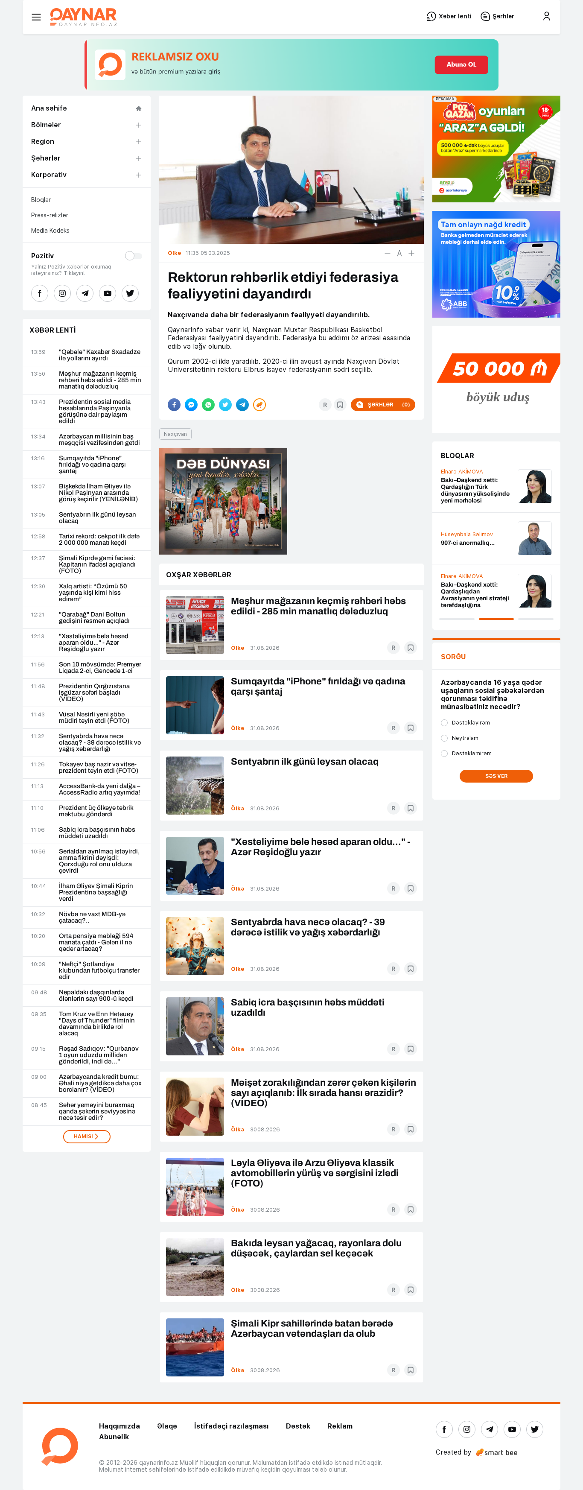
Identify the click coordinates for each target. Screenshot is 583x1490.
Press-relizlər (49, 215)
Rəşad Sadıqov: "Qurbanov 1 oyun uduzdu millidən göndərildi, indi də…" (99, 1055)
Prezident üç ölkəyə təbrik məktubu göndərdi (96, 811)
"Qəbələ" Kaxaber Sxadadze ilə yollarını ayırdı (99, 355)
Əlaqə (167, 1426)
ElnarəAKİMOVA (462, 471)
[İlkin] (399, 253)
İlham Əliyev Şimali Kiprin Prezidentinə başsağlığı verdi (96, 892)
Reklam (340, 1426)
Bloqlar (41, 199)
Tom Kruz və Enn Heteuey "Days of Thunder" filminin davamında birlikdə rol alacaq (97, 1024)
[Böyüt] (411, 253)
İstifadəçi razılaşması (231, 1426)
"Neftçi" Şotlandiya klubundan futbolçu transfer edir (99, 970)
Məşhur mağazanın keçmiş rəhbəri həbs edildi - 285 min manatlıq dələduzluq (100, 380)
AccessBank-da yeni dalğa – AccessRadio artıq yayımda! (99, 789)
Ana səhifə (49, 108)
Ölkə (238, 648)
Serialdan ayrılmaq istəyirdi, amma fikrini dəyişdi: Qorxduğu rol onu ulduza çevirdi (99, 861)
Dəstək (298, 1426)
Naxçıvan (175, 434)
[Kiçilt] (387, 253)
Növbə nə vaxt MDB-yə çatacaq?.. (92, 917)
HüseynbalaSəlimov (467, 534)
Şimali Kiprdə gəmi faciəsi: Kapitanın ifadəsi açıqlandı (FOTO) (97, 564)
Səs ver (496, 776)
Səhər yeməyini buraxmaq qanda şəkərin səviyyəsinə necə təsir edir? (97, 1111)
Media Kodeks (50, 230)
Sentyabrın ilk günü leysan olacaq (97, 517)
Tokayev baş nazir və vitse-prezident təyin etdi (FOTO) (98, 767)
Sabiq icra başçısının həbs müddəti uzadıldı (97, 833)
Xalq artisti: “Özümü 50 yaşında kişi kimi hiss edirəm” (93, 592)
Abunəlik (114, 1437)
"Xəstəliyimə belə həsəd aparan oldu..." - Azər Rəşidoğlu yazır (93, 642)
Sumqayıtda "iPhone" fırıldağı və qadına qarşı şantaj (92, 464)
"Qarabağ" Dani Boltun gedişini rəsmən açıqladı (94, 617)
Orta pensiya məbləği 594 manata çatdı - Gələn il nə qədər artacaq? (96, 942)
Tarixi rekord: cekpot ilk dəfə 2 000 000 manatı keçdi (99, 539)
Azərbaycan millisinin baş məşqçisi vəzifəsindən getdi (99, 439)
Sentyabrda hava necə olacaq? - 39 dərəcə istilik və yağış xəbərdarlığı (100, 742)
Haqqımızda (119, 1426)
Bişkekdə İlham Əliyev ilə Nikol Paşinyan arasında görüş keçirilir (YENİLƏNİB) (98, 493)
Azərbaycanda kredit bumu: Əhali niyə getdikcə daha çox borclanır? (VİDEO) (100, 1083)
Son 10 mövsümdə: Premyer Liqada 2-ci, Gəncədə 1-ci (100, 667)
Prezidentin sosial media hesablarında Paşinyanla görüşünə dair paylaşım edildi (95, 411)
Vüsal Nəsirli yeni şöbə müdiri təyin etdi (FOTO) (94, 717)
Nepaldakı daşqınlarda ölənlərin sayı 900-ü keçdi (96, 995)
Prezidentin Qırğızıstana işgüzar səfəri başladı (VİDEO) (94, 692)
